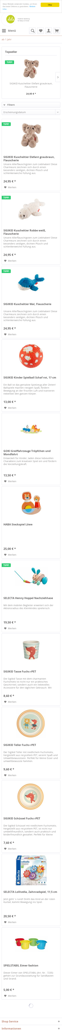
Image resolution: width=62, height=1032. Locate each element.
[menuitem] (9, 30)
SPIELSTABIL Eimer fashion (20, 965)
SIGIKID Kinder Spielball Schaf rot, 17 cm (29, 377)
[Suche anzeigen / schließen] (32, 30)
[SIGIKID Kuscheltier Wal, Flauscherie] (31, 282)
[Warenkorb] (56, 30)
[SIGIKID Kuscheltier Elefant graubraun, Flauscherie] (31, 68)
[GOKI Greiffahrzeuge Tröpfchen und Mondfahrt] (31, 429)
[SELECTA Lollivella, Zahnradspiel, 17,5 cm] (31, 870)
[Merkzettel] (40, 30)
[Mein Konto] (48, 30)
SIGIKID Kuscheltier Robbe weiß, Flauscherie (24, 232)
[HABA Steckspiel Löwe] (31, 503)
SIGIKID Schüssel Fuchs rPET (21, 818)
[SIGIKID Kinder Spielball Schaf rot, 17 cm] (31, 356)
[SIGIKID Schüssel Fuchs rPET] (31, 797)
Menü (12, 31)
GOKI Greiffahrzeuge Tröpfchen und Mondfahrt (27, 452)
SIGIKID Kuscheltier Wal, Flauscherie (27, 304)
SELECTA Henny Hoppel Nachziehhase (28, 598)
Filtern (11, 104)
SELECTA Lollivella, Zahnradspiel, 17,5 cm (30, 892)
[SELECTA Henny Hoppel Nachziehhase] (31, 576)
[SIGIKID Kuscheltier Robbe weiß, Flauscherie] (31, 209)
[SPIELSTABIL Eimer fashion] (31, 944)
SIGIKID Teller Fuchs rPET (19, 745)
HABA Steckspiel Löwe (17, 524)
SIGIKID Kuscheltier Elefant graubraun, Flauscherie (31, 85)
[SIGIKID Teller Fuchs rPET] (31, 723)
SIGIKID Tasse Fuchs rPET (19, 671)
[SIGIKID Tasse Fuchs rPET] (31, 650)
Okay (50, 4)
